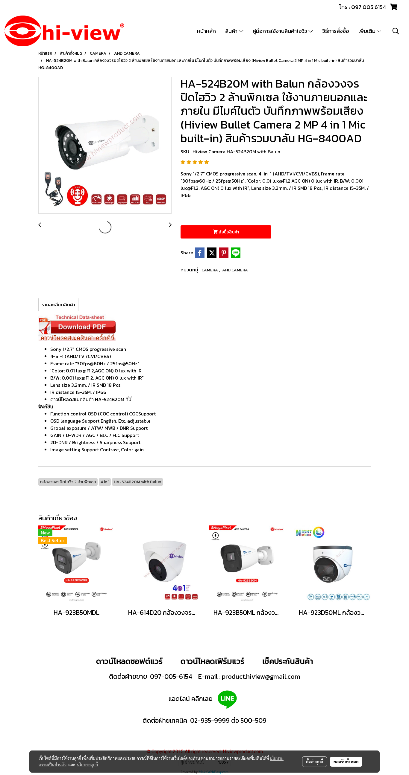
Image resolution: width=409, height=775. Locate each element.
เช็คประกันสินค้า (287, 661)
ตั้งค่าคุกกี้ (314, 761)
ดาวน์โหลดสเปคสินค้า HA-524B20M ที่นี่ (90, 399)
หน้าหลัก (206, 31)
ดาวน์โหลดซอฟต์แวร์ (129, 661)
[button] (395, 31)
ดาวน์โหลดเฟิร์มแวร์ (213, 661)
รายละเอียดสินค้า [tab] (58, 304)
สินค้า (232, 31)
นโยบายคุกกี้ (87, 764)
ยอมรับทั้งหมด (346, 761)
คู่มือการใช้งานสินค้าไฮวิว (280, 31)
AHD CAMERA (235, 270)
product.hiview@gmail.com (261, 676)
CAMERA (210, 270)
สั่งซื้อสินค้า (228, 232)
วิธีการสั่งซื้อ (335, 31)
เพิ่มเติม (367, 31)
